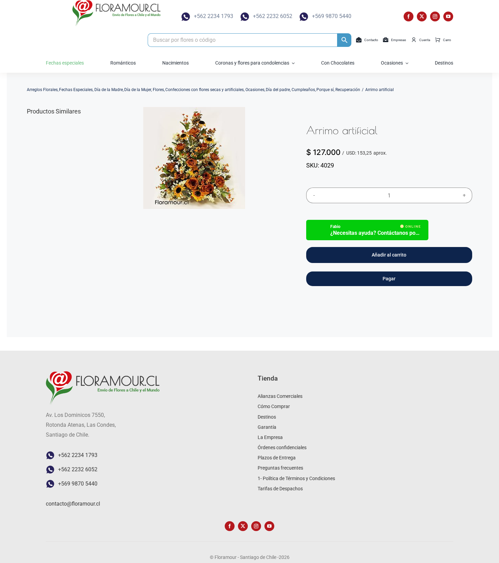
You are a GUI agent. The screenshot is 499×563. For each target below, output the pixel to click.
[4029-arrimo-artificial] (194, 158)
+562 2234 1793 (213, 16)
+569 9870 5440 (331, 16)
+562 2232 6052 (272, 16)
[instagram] (435, 16)
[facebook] (408, 16)
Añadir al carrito (389, 255)
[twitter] (422, 16)
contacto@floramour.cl (73, 503)
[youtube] (448, 16)
